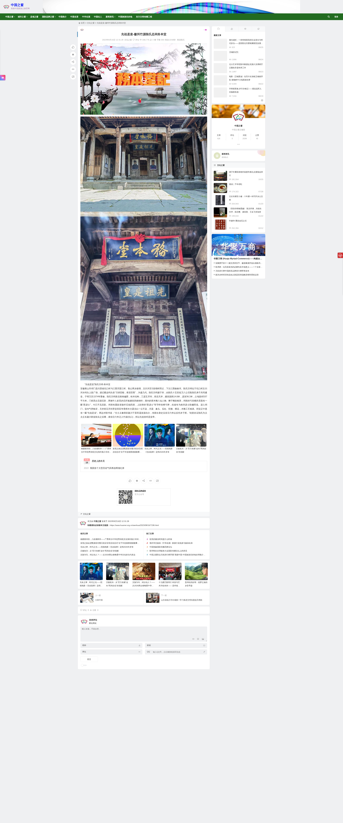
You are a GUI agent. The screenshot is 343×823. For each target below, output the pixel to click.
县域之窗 (34, 17)
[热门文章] (245, 29)
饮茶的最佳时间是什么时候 (161, 539)
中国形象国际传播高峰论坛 (161, 547)
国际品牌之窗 (48, 17)
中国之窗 (17, 5)
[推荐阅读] (258, 29)
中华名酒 (86, 17)
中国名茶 (74, 17)
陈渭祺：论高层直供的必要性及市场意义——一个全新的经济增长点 (243, 267)
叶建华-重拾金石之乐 (238, 221)
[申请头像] (204, 621)
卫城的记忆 (233, 52)
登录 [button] (336, 17)
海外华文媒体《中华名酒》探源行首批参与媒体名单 (171, 543)
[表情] (198, 639)
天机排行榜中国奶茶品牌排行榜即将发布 (232, 271)
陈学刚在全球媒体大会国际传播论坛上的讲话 (168, 551)
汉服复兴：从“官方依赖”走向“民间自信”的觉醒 (99, 551)
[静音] (199, 112)
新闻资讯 (110, 17)
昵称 (84, 645)
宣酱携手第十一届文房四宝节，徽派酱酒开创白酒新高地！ (239, 263)
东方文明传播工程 (144, 17)
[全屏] (203, 112)
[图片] (203, 639)
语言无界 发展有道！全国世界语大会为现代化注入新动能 (196, 585)
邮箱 (149, 645)
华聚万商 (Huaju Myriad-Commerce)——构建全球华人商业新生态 (245, 258)
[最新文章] (218, 29)
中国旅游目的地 (125, 17)
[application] (143, 79)
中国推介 (63, 17)
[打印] (155, 40)
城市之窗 (22, 17)
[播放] (84, 112)
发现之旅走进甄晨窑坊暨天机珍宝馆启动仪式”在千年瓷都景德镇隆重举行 (128, 452)
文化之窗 (91, 23)
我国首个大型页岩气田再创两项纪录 (104, 468)
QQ (148, 652)
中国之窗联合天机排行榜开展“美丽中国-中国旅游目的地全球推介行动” (179, 555)
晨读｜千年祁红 (235, 184)
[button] (144, 79)
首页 (83, 23)
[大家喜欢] (231, 29)
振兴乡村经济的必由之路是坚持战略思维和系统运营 (237, 275)
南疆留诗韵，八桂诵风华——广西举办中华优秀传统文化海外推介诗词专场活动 (96, 452)
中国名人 (98, 17)
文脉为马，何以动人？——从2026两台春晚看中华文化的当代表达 (107, 555)
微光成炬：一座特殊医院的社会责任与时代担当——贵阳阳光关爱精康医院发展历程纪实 (246, 43)
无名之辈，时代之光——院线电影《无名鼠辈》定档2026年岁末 (106, 547)
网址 (84, 652)
